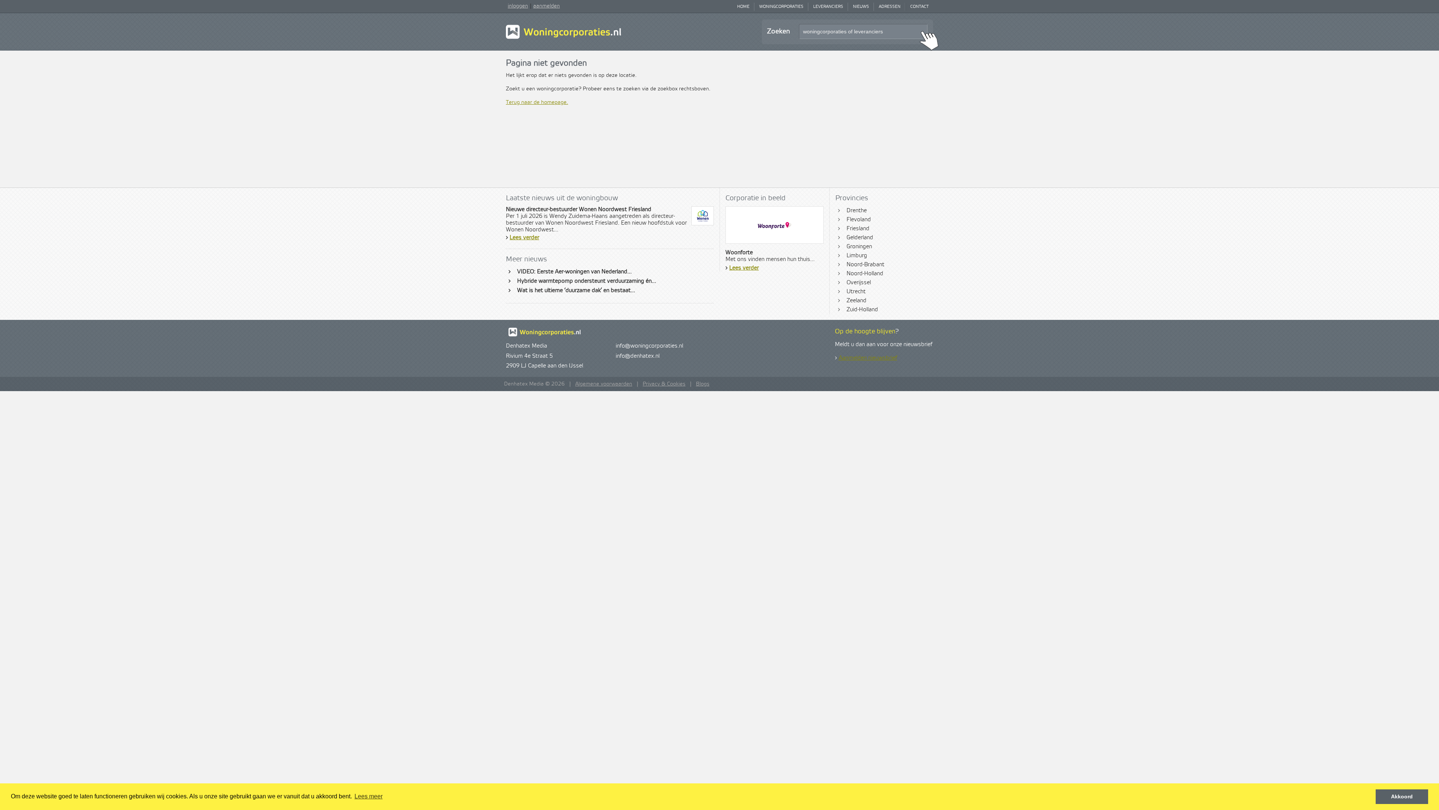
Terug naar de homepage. (537, 102)
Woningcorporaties (781, 6)
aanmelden (546, 6)
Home (743, 6)
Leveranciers (828, 6)
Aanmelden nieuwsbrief (868, 358)
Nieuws (861, 6)
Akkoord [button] (1402, 797)
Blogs (702, 384)
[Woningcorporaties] (563, 37)
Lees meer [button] (369, 796)
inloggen (518, 6)
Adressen (889, 6)
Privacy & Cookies (664, 384)
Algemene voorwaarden (603, 384)
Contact (919, 6)
